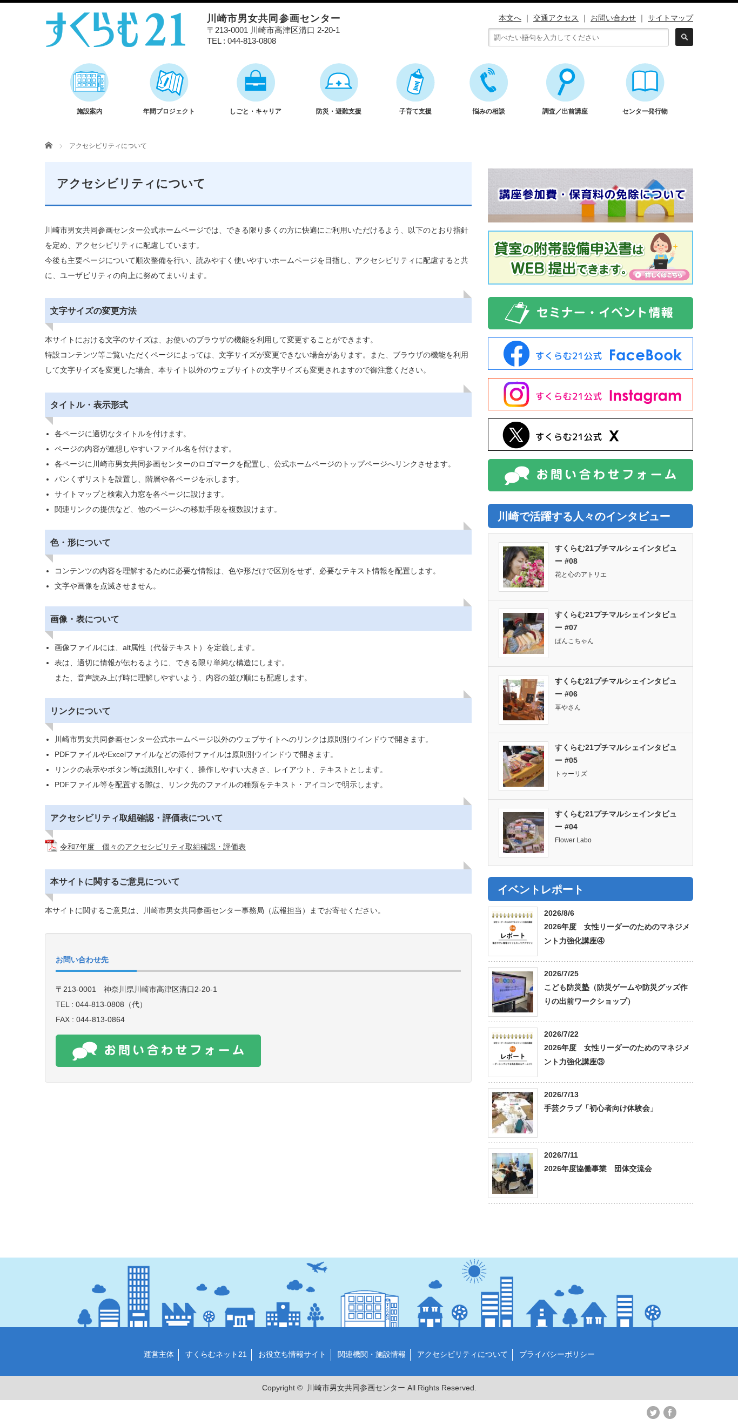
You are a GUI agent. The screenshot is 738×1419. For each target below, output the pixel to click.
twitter (653, 1412)
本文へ (510, 17)
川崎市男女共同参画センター (356, 1387)
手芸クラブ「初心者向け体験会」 (601, 1108)
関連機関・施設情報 (372, 1354)
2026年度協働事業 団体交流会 (598, 1168)
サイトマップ (670, 17)
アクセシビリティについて (462, 1354)
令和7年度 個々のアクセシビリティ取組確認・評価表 (153, 846)
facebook (669, 1412)
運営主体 (159, 1354)
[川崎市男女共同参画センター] (115, 41)
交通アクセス (556, 17)
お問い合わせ (613, 17)
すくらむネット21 (216, 1354)
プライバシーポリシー (557, 1354)
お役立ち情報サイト (292, 1354)
